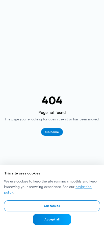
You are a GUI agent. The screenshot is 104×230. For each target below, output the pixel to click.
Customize (52, 205)
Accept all (52, 219)
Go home (52, 131)
